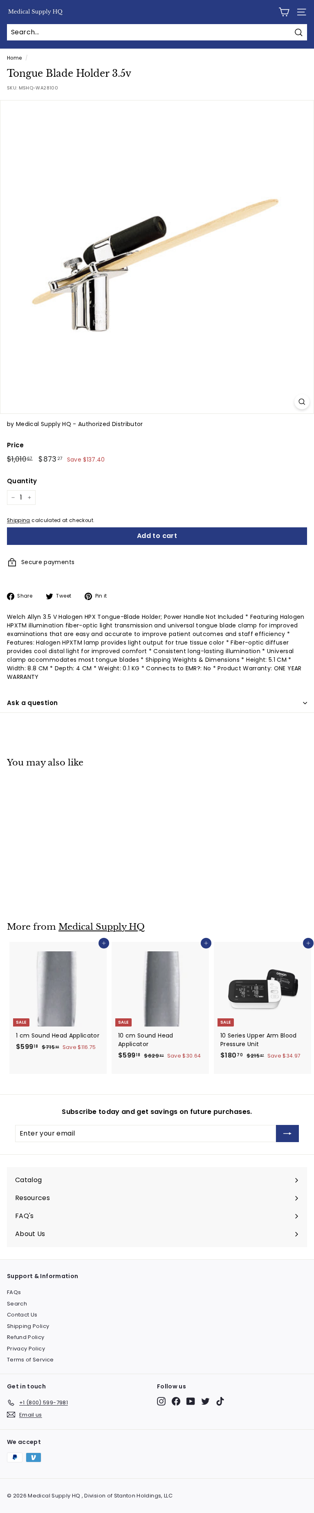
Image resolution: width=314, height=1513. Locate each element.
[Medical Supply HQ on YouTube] (190, 1401)
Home (14, 58)
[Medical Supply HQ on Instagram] (161, 1401)
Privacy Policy (26, 1348)
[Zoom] (302, 401)
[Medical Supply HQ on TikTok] (220, 1401)
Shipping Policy (28, 1326)
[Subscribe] (287, 1133)
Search (17, 1304)
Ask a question (32, 702)
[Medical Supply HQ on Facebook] (176, 1401)
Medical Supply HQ (101, 927)
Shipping (18, 520)
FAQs (14, 1292)
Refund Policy (26, 1337)
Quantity (22, 481)
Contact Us (22, 1315)
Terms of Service (30, 1359)
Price (15, 445)
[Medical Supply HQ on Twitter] (205, 1401)
